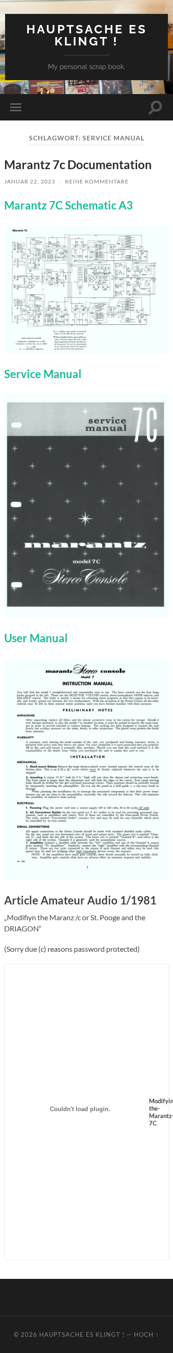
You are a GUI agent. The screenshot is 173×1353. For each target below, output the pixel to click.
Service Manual (43, 373)
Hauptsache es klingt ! (86, 35)
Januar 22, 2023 (29, 181)
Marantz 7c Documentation (78, 164)
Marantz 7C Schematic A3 (68, 205)
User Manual (36, 638)
